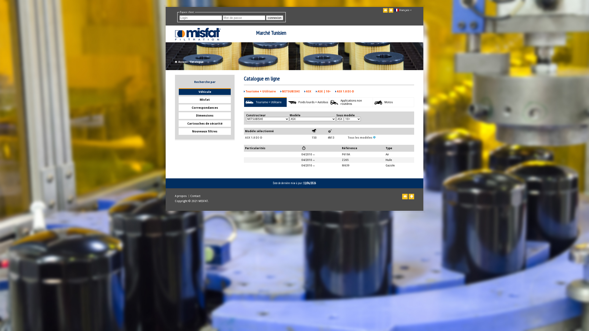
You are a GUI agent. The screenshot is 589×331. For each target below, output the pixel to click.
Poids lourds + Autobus (313, 102)
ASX (308, 91)
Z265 (345, 160)
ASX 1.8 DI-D (345, 91)
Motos (388, 102)
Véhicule (205, 92)
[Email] (385, 10)
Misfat (205, 99)
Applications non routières (351, 102)
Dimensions (205, 115)
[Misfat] (198, 39)
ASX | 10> (324, 91)
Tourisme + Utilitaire (260, 91)
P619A (346, 154)
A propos (181, 196)
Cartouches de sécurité (204, 123)
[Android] (391, 10)
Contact (195, 196)
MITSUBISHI (291, 91)
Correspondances (205, 107)
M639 (345, 165)
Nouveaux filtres (204, 131)
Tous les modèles (360, 137)
